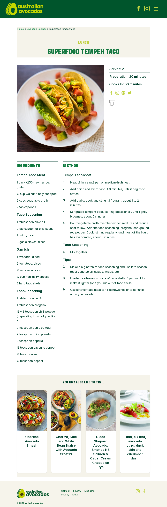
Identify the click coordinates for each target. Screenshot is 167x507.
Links (75, 494)
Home (20, 29)
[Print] (112, 102)
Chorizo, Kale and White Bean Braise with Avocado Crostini (66, 445)
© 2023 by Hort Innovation (30, 503)
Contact (65, 490)
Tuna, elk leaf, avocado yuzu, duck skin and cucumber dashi (135, 447)
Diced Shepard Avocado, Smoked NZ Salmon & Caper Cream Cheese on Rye (100, 452)
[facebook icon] (138, 8)
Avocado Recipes (36, 29)
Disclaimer (89, 490)
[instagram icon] (147, 8)
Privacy (65, 494)
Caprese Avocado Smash (32, 441)
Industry (77, 490)
